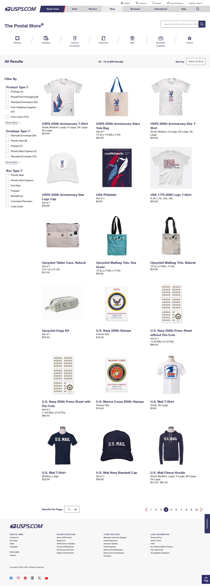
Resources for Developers (114, 553)
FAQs (12, 544)
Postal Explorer (110, 547)
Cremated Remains (21, 201)
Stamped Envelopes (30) (24, 101)
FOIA (153, 544)
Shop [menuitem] (112, 9)
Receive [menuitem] (93, 9)
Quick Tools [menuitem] (53, 9)
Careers (13, 555)
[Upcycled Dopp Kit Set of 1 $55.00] (67, 303)
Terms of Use (156, 540)
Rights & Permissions (65, 553)
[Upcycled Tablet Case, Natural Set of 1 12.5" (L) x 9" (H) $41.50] (67, 235)
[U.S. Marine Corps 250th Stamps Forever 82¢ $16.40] (121, 374)
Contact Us (14, 537)
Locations (142, 3)
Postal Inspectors (111, 540)
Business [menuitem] (135, 9)
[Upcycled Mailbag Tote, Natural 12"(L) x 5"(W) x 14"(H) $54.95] (176, 235)
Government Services (65, 550)
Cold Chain (17, 206)
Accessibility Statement (160, 553)
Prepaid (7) (16, 145)
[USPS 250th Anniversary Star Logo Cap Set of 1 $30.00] (67, 168)
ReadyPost (17, 195)
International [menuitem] (160, 9)
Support (158, 3)
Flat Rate (16, 185)
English (124, 3)
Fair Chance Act (157, 550)
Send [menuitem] (74, 9)
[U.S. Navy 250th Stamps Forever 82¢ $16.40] (121, 303)
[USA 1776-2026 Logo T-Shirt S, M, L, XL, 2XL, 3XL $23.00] (176, 168)
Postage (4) (17, 91)
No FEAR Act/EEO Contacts (162, 547)
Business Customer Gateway (115, 537)
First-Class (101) (20, 116)
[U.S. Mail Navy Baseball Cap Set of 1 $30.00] (121, 445)
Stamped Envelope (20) (23, 135)
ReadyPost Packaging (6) (24, 96)
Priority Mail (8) (19, 140)
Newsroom (61, 540)
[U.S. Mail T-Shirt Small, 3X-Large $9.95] (176, 374)
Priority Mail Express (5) (23, 151)
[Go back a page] (146, 510)
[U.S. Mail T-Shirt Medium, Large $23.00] (67, 445)
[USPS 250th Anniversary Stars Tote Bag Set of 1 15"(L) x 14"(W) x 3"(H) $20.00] (121, 97)
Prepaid (15, 190)
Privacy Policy (156, 537)
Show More (11, 122)
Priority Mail (17, 174)
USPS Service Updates (66, 544)
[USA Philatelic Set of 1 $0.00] (121, 168)
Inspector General (111, 544)
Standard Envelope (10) (23, 156)
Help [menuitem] (183, 9)
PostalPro (107, 556)
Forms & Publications (65, 547)
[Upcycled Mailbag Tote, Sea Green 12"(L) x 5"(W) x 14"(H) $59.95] (121, 235)
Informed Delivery (176, 3)
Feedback (14, 547)
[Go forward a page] (201, 510)
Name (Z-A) (195, 61)
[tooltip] (27, 87)
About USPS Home (64, 537)
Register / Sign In (195, 3)
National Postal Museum (113, 550)
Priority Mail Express (22, 180)
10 (196, 509)
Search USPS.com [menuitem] (198, 9)
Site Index (14, 540)
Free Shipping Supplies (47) (23, 109)
